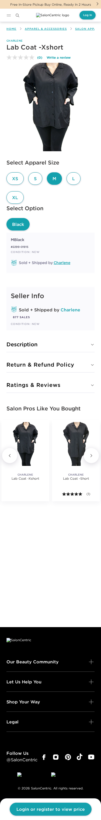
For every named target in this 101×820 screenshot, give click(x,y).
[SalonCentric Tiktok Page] (79, 757)
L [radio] (73, 178)
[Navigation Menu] (8, 15)
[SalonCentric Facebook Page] (43, 757)
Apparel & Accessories (46, 29)
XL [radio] (15, 197)
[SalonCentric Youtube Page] (91, 757)
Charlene (14, 40)
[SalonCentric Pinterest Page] (68, 757)
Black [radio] (18, 224)
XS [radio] (15, 178)
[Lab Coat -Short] (76, 444)
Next (97, 3)
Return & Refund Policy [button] (40, 364)
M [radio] (54, 178)
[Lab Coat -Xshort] (25, 444)
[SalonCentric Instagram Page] (56, 757)
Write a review (59, 57)
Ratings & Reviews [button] (33, 384)
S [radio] (35, 178)
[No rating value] (21, 57)
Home (11, 29)
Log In (87, 15)
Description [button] (21, 344)
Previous (9, 455)
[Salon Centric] (52, 15)
